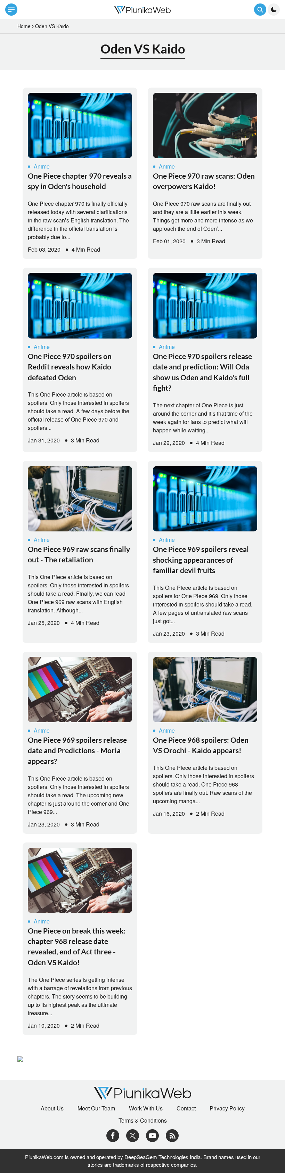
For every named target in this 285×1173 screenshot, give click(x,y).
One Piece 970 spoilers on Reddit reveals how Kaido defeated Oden (70, 367)
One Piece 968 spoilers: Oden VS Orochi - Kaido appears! (201, 745)
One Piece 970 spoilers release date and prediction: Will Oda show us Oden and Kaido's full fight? (202, 372)
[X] (132, 1135)
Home (24, 26)
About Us (52, 1108)
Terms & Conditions (143, 1120)
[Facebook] (112, 1135)
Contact (186, 1108)
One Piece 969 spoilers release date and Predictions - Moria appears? (77, 750)
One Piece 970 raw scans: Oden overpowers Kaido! (204, 180)
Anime (42, 166)
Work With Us (146, 1108)
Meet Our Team (96, 1108)
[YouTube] (152, 1135)
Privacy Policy (227, 1108)
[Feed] (172, 1135)
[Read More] (80, 125)
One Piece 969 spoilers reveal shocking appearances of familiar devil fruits (201, 560)
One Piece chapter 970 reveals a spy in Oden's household (80, 180)
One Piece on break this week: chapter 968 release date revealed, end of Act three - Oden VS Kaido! (77, 946)
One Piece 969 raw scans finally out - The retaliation (79, 554)
